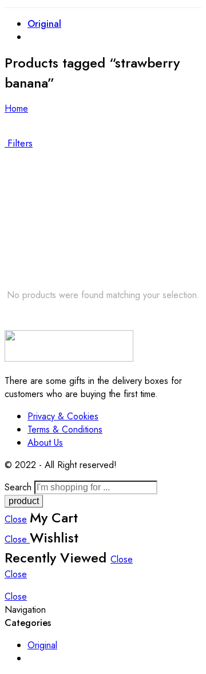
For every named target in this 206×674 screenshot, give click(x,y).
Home (16, 108)
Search (19, 487)
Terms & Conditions (64, 429)
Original (44, 23)
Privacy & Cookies (62, 416)
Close (16, 519)
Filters (19, 143)
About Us (45, 442)
